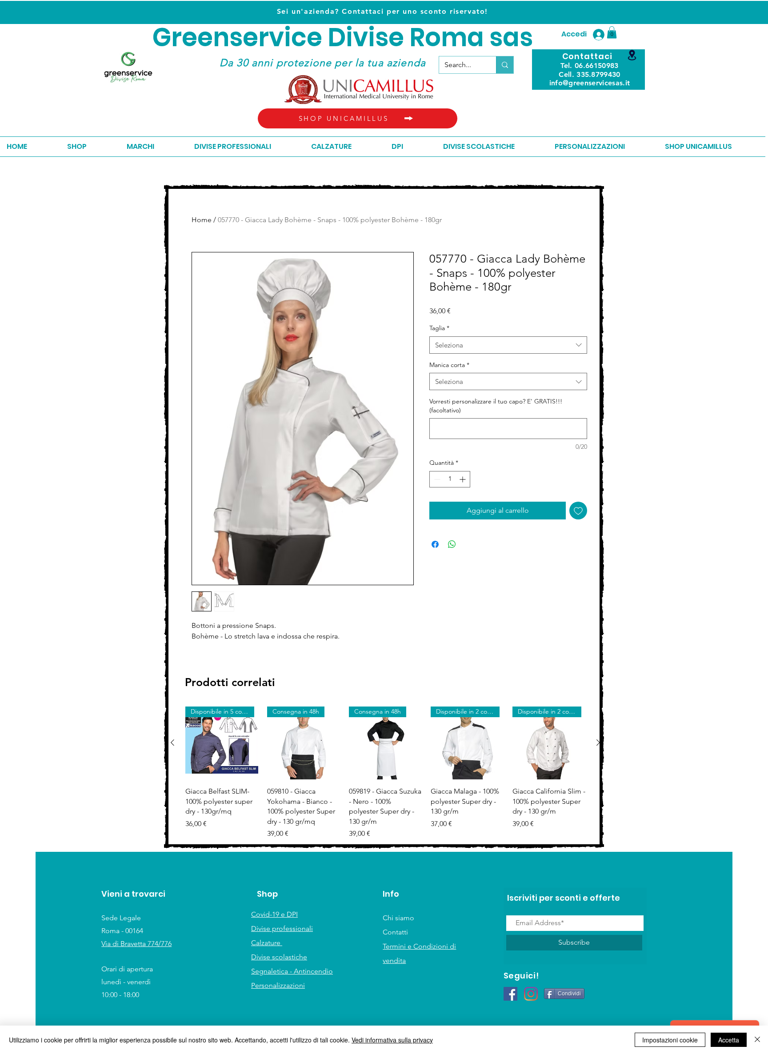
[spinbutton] (450, 479)
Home (202, 220)
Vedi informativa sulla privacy (392, 1039)
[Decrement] (436, 479)
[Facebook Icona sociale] (510, 994)
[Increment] (463, 479)
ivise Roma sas (439, 37)
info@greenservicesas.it (589, 83)
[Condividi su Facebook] (435, 544)
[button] (612, 32)
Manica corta (449, 365)
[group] (385, 772)
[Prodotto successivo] (598, 742)
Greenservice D (249, 37)
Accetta (728, 1039)
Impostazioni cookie (670, 1039)
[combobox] (508, 345)
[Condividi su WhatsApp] (452, 544)
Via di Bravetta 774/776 (136, 943)
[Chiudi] (757, 1040)
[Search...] (504, 64)
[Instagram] (531, 994)
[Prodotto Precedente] (172, 742)
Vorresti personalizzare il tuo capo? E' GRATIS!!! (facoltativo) (495, 405)
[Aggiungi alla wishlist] (578, 510)
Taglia (439, 328)
